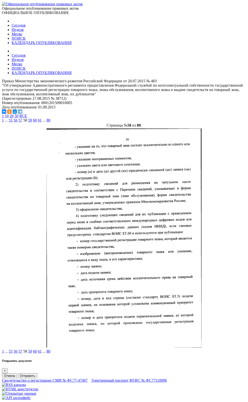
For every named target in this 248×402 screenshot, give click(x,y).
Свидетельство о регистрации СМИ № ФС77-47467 (45, 380)
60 (35, 120)
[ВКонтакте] (4, 111)
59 (30, 120)
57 (20, 120)
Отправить (27, 376)
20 (12, 116)
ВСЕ (23, 116)
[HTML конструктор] (20, 389)
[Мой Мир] (15, 111)
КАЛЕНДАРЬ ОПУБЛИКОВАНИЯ (42, 43)
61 (40, 120)
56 (15, 120)
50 (16, 116)
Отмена (9, 376)
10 (7, 116)
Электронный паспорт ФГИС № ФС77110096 (129, 380)
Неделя (17, 30)
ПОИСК (19, 38)
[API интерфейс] (16, 398)
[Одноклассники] (9, 111)
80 (48, 120)
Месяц (17, 34)
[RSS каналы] (14, 385)
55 (11, 120)
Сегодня (18, 25)
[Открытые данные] (19, 393)
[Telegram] (20, 111)
